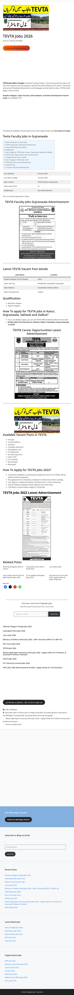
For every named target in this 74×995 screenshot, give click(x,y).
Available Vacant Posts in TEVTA (15, 157)
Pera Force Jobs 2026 (11, 644)
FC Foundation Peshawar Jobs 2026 (35, 576)
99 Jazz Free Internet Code (15, 882)
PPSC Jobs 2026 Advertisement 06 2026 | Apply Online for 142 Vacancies (32, 667)
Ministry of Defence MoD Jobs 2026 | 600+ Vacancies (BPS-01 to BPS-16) (32, 639)
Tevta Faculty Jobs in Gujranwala (16, 142)
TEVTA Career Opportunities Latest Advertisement (21, 155)
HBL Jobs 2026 (10, 941)
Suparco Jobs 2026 (12, 967)
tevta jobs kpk (19, 715)
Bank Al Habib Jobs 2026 (14, 927)
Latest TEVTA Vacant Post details (16, 147)
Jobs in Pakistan (11, 709)
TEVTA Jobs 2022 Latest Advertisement (18, 162)
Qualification (9, 150)
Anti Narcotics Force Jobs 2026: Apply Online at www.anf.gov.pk (58, 577)
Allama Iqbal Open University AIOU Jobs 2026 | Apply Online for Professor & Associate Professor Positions (34, 653)
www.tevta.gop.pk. (21, 477)
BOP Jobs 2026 (10, 937)
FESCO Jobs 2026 (9, 659)
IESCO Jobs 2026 (11, 974)
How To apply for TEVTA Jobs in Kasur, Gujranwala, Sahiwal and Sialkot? (29, 152)
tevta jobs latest (31, 715)
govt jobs (8, 712)
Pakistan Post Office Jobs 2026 (16, 977)
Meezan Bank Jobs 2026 (14, 934)
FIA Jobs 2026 (10, 971)
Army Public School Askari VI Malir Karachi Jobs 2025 (13, 576)
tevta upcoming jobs (45, 715)
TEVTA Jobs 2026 (9, 648)
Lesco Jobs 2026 (55, 567)
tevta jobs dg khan (50, 712)
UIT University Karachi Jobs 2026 (16, 663)
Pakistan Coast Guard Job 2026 (16, 964)
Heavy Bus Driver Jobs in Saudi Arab (35, 568)
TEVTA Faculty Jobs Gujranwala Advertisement (20, 145)
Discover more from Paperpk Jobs (17, 167)
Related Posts (10, 165)
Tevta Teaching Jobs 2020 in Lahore (13, 568)
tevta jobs (39, 712)
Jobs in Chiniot (18, 712)
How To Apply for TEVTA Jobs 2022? (17, 160)
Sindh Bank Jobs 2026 (13, 892)
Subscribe (54, 614)
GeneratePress (48, 992)
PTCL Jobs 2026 (10, 981)
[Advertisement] (37, 67)
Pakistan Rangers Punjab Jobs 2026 (17, 626)
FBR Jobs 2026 (10, 961)
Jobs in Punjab (29, 712)
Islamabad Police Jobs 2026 (14, 631)
